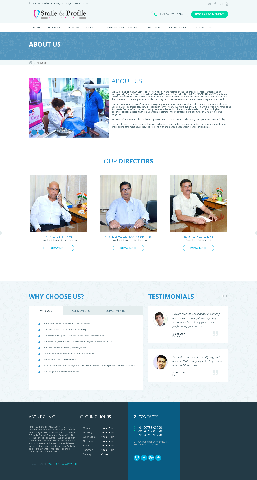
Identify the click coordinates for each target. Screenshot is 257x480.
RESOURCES (153, 27)
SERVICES (73, 27)
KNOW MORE (58, 248)
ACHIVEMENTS (81, 310)
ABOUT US (53, 27)
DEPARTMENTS (115, 310)
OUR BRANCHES (178, 27)
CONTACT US (203, 27)
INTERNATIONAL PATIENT (122, 27)
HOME (36, 27)
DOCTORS (92, 27)
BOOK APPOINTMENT (209, 14)
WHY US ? (46, 310)
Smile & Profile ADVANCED (63, 464)
